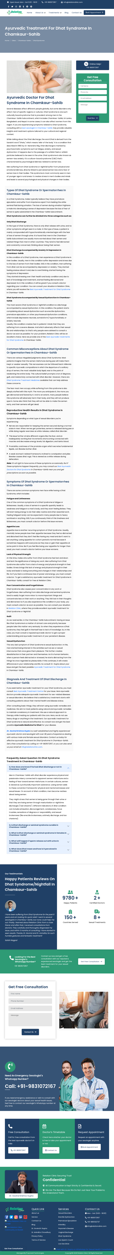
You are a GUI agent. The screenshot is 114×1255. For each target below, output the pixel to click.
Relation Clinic (15, 608)
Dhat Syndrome (64, 1241)
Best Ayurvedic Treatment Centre (28, 691)
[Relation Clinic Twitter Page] (12, 6)
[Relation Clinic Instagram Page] (16, 6)
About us (35, 1218)
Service (35, 1222)
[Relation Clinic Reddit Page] (27, 6)
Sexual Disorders (65, 1218)
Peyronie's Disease (66, 1234)
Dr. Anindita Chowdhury (41, 1237)
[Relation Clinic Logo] (15, 12)
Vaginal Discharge (65, 1237)
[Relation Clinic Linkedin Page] (20, 6)
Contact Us (77, 12)
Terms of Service (39, 1245)
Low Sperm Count (65, 1245)
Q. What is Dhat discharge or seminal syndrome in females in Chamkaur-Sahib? (37, 834)
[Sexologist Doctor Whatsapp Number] (83, 1249)
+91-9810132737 (93, 1227)
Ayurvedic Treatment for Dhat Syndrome (52, 667)
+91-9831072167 (50, 2)
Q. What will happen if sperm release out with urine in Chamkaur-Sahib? (34, 842)
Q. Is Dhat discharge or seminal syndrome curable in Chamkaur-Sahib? (33, 826)
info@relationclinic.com (73, 2)
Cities (14, 40)
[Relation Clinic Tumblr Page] (23, 6)
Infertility (61, 1230)
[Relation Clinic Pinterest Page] (31, 6)
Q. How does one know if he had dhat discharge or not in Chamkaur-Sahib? (35, 768)
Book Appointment (94, 12)
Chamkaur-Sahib (24, 40)
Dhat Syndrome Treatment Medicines (23, 380)
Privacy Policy (37, 1241)
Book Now (91, 118)
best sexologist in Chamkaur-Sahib (37, 128)
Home (29, 12)
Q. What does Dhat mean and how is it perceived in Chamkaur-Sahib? (33, 850)
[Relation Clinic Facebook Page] (8, 6)
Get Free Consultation (90, 967)
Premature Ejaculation (67, 1226)
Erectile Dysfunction (66, 1222)
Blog (66, 12)
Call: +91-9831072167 (30, 1091)
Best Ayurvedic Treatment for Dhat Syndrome (50, 289)
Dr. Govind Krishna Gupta (18, 731)
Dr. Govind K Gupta (39, 1234)
